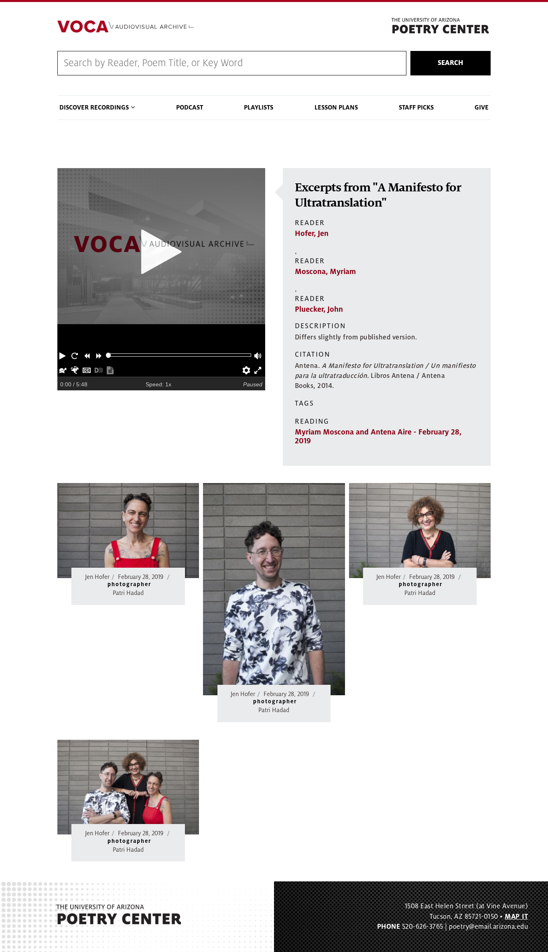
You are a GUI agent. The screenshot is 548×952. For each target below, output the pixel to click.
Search (450, 63)
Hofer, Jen (312, 233)
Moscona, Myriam (325, 272)
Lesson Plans (336, 107)
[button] (63, 355)
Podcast (189, 107)
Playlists (258, 107)
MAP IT (516, 916)
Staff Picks (416, 107)
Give (482, 107)
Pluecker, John (319, 309)
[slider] (108, 355)
